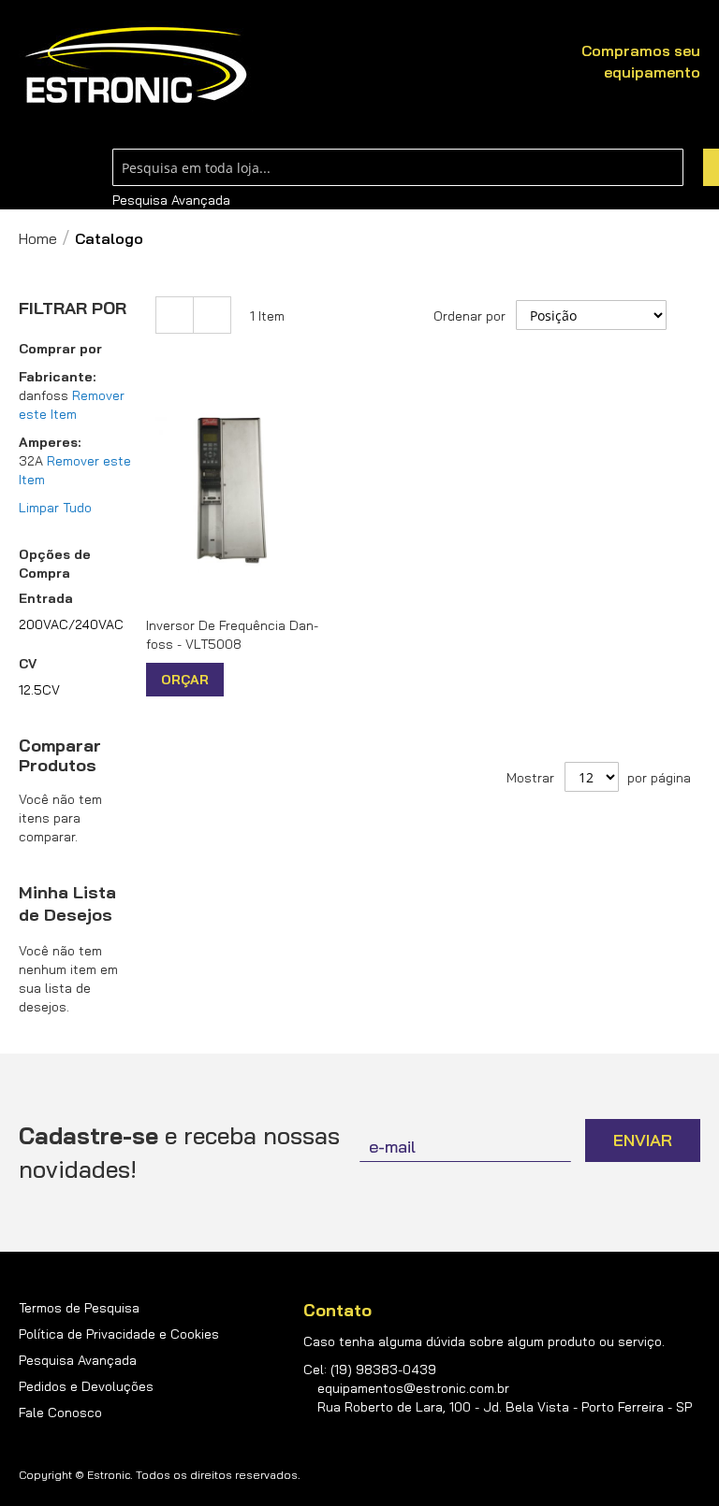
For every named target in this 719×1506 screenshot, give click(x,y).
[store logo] (136, 66)
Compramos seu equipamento (640, 61)
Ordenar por (469, 316)
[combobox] (397, 167)
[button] (240, 680)
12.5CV (39, 689)
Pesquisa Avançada (171, 200)
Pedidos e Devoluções (86, 1386)
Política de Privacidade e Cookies (119, 1334)
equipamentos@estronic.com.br (413, 1388)
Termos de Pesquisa (79, 1307)
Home (38, 238)
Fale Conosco (60, 1412)
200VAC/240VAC (71, 624)
